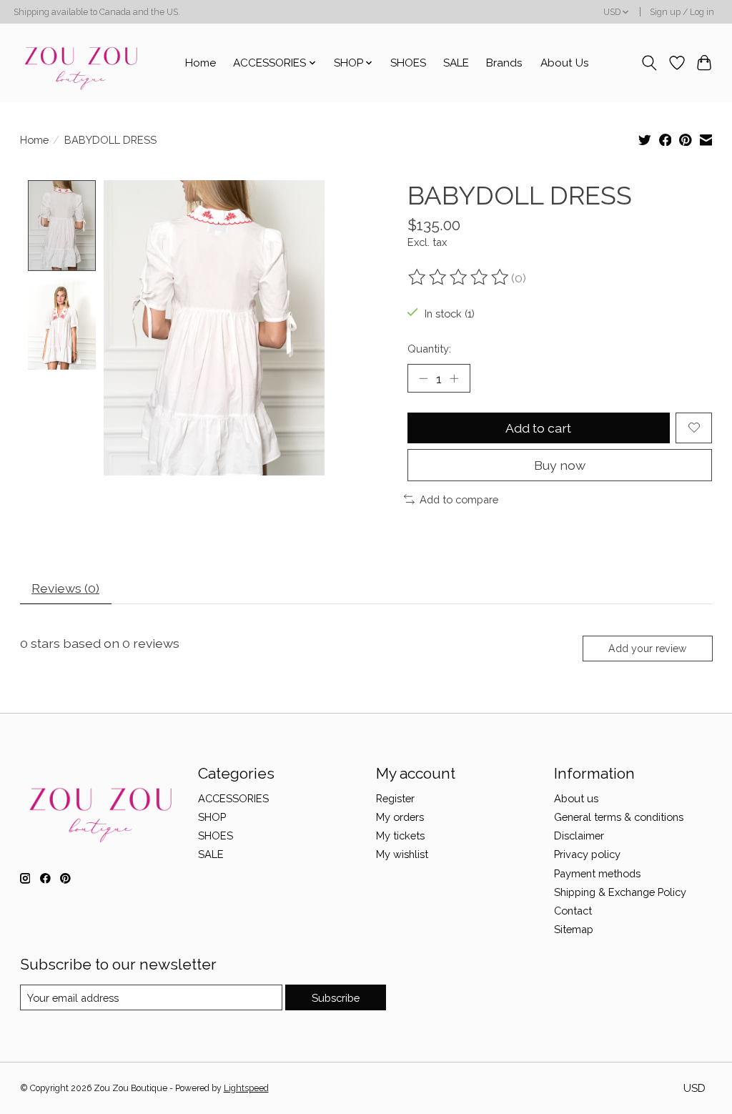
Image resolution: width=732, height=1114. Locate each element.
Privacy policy (587, 854)
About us (576, 798)
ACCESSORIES (233, 798)
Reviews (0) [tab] (65, 588)
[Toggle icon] (648, 63)
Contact (573, 910)
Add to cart (538, 427)
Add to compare (459, 499)
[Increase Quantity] (454, 378)
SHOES (408, 62)
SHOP (212, 817)
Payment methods (597, 873)
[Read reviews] (459, 277)
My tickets (400, 835)
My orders (400, 817)
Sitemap (573, 929)
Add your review (647, 648)
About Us (564, 62)
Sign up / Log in (682, 12)
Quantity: (429, 348)
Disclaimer (579, 835)
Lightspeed (246, 1088)
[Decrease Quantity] (423, 378)
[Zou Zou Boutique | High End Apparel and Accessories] (79, 63)
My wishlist (402, 854)
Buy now (559, 465)
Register (395, 798)
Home (200, 62)
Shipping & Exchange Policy (620, 892)
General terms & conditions (618, 817)
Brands (504, 62)
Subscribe (336, 998)
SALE (456, 62)
